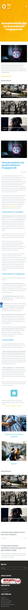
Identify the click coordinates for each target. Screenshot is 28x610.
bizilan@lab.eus (7, 553)
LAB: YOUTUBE (5, 599)
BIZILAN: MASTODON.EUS (8, 604)
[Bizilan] (6, 6)
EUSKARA (4, 589)
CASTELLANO (5, 591)
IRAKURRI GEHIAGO (6, 76)
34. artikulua (7, 405)
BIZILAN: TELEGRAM (6, 601)
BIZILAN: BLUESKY (6, 602)
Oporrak (14, 464)
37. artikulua (18, 405)
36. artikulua (13, 405)
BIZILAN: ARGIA (5, 606)
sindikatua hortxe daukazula (12, 206)
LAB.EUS (3, 597)
